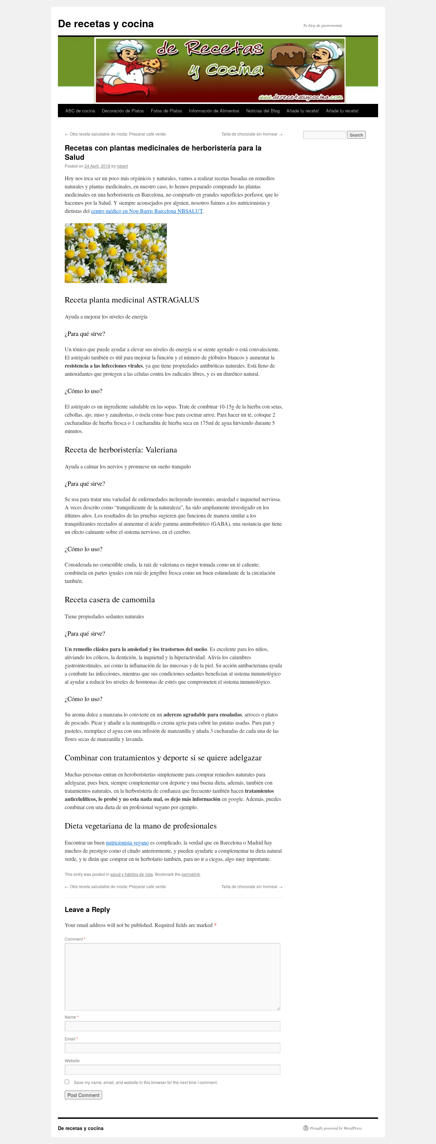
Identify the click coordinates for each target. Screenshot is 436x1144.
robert (122, 166)
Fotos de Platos (166, 110)
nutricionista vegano (127, 842)
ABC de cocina (80, 110)
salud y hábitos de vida (131, 874)
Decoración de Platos (123, 110)
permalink (191, 874)
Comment (75, 939)
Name (72, 1017)
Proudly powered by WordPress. (336, 1128)
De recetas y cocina (106, 23)
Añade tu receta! (302, 110)
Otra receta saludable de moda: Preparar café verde (115, 134)
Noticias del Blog (263, 110)
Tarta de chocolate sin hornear (252, 134)
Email (71, 1038)
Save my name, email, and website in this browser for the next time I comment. (146, 1082)
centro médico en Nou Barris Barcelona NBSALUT (147, 210)
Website (72, 1060)
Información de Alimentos (214, 110)
